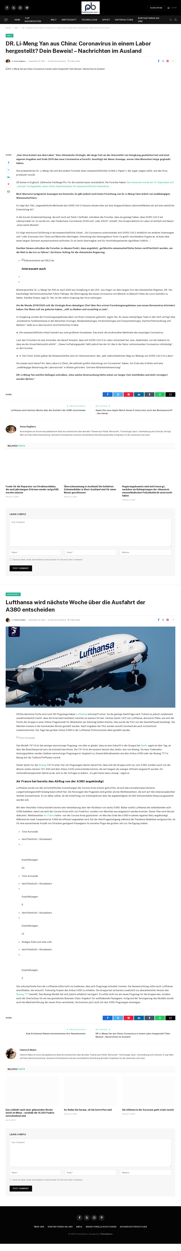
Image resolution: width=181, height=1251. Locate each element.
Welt (54, 20)
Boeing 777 (22, 994)
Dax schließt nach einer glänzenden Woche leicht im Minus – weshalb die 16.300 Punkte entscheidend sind (30, 1112)
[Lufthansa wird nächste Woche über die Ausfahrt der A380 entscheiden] (90, 667)
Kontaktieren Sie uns (148, 19)
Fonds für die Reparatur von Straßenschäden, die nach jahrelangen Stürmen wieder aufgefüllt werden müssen (32, 489)
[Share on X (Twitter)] (163, 61)
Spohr (144, 745)
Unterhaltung (124, 20)
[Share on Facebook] (158, 61)
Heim (17, 20)
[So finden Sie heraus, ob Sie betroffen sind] (90, 1091)
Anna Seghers (20, 61)
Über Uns (39, 1227)
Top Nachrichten (33, 19)
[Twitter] (8, 170)
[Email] (8, 191)
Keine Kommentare (58, 61)
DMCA (79, 1227)
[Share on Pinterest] (167, 61)
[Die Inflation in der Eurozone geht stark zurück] (148, 1091)
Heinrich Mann (20, 620)
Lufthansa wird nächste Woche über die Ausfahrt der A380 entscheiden (48, 410)
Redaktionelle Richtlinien (101, 1227)
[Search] (175, 20)
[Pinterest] (8, 184)
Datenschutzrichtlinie (133, 1227)
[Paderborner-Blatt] (90, 8)
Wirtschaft (69, 20)
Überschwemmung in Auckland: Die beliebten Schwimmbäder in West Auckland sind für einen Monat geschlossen (90, 489)
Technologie (89, 20)
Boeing (42, 765)
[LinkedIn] (8, 177)
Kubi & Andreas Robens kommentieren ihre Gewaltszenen (56, 1033)
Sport (106, 20)
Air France (49, 815)
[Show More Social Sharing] (173, 61)
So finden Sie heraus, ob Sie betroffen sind (88, 1109)
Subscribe (156, 8)
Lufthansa (81, 714)
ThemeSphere (106, 1234)
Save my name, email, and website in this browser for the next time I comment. (48, 559)
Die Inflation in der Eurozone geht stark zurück (148, 1109)
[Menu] (6, 20)
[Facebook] (8, 162)
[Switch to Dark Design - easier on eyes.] (171, 20)
